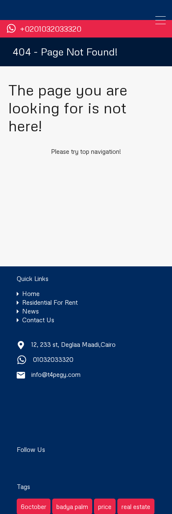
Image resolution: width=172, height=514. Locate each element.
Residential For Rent (50, 302)
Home (31, 294)
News (30, 311)
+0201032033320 (50, 29)
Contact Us (38, 320)
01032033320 (53, 359)
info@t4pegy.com (56, 374)
